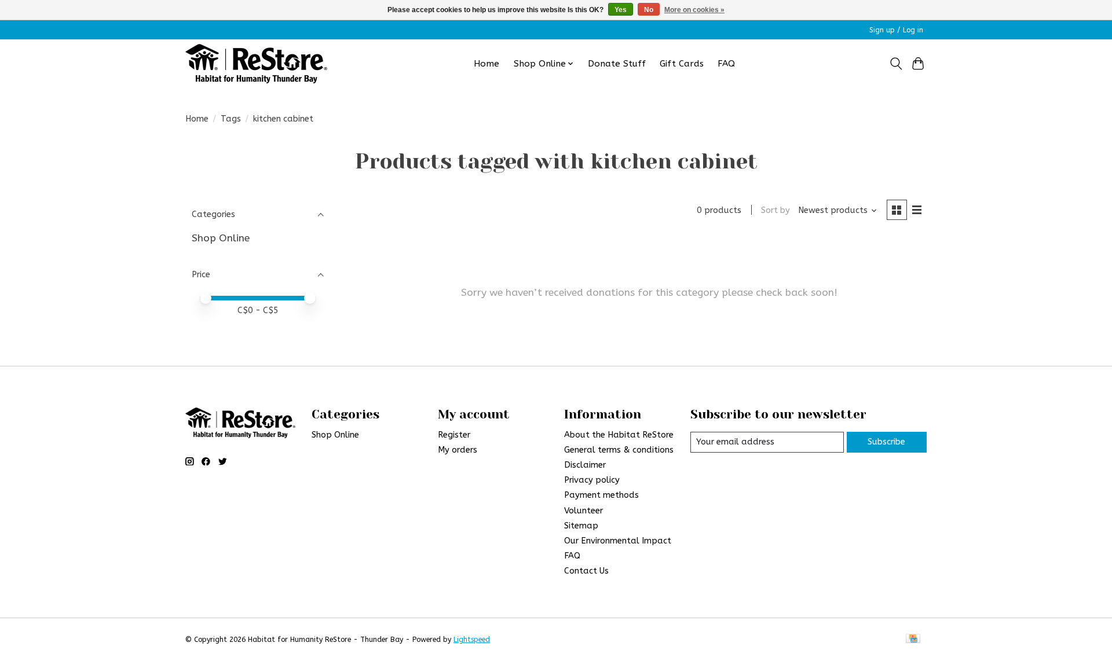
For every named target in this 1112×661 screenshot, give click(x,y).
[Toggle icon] (895, 63)
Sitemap (581, 526)
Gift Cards (682, 63)
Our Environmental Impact (617, 541)
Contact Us (586, 571)
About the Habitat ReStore (619, 435)
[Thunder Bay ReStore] (256, 63)
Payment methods (601, 495)
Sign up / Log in (896, 30)
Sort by (775, 210)
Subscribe (886, 442)
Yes (620, 10)
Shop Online (221, 238)
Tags (231, 119)
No (648, 10)
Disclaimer (585, 465)
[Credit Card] (913, 639)
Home (486, 63)
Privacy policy (592, 480)
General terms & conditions (619, 450)
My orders (457, 450)
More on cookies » (694, 10)
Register (454, 435)
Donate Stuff (617, 63)
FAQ (726, 63)
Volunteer (583, 511)
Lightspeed (471, 640)
